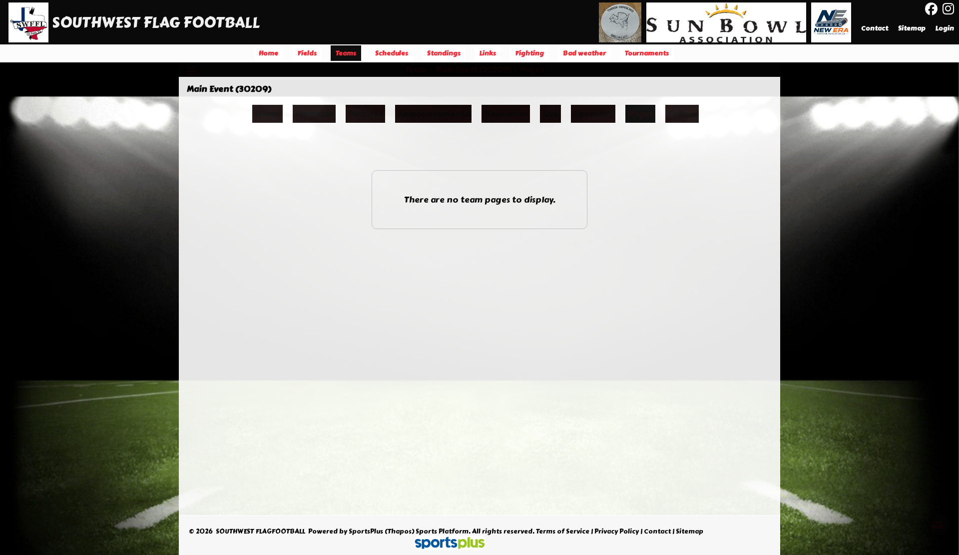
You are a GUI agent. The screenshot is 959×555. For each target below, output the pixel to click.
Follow (682, 113)
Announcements (433, 113)
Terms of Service (562, 532)
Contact (657, 532)
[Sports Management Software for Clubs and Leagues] (446, 544)
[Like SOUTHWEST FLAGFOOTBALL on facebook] (931, 9)
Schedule (314, 113)
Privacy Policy (616, 532)
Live (550, 113)
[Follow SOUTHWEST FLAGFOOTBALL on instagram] (951, 8)
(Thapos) (399, 532)
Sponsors (593, 113)
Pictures (365, 113)
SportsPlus (366, 532)
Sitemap (689, 532)
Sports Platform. (443, 532)
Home (267, 113)
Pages (640, 113)
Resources (505, 113)
